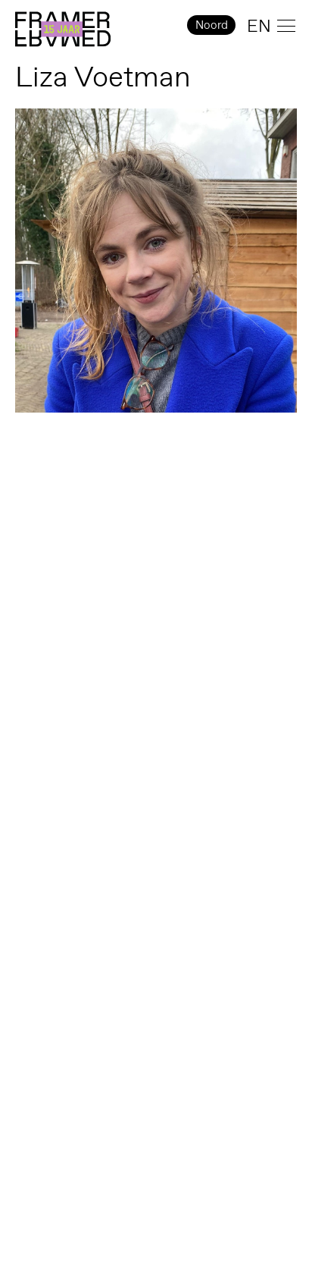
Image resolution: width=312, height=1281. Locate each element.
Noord (211, 25)
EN (259, 25)
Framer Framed (63, 29)
